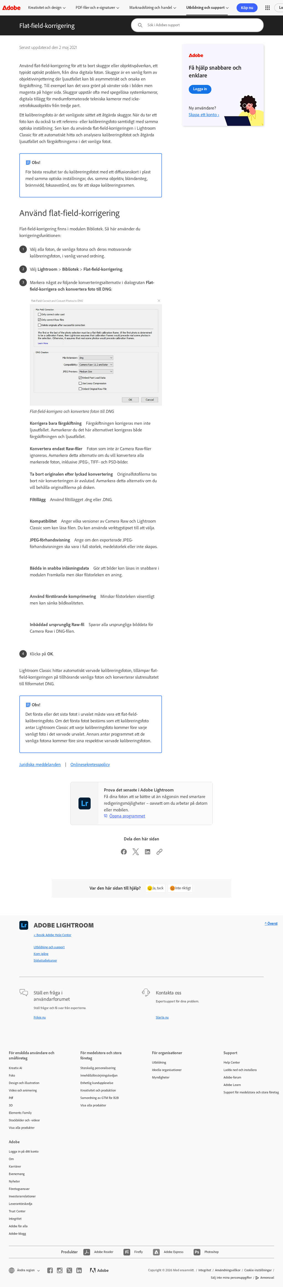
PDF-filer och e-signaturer (95, 7)
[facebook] (50, 1270)
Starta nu (162, 1017)
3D (11, 1105)
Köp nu (247, 7)
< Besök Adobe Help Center (52, 935)
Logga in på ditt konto (23, 1151)
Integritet (15, 1219)
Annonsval (267, 1278)
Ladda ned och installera (240, 1070)
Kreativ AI (15, 1068)
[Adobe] (11, 7)
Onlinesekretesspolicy (90, 764)
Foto (12, 1075)
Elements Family (20, 1113)
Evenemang (17, 1174)
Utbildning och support (205, 7)
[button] (267, 7)
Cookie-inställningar (258, 1270)
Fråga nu (40, 1017)
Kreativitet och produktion (98, 1090)
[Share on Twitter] (135, 853)
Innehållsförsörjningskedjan (98, 1075)
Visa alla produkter (22, 1128)
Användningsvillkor (227, 1270)
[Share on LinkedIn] (147, 853)
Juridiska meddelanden (40, 764)
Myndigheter (160, 1077)
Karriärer (15, 1166)
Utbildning (159, 1062)
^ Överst (271, 923)
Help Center (232, 1062)
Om (11, 1159)
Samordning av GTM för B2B (99, 1098)
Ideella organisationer (167, 1070)
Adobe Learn (232, 1085)
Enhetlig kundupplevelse (96, 1083)
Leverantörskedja (20, 1204)
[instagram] (59, 1270)
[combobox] (197, 25)
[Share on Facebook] (123, 853)
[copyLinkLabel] (159, 853)
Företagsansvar (19, 1189)
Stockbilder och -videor (24, 1120)
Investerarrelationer (22, 1196)
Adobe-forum (232, 1077)
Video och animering (23, 1090)
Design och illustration (24, 1083)
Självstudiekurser (45, 960)
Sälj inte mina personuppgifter (231, 1278)
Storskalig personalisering (98, 1068)
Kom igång (41, 954)
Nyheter (14, 1181)
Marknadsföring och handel (150, 7)
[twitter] (69, 1270)
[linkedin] (79, 1270)
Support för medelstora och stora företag (251, 1092)
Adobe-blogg (17, 1234)
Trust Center (17, 1211)
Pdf (11, 1098)
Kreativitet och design (44, 7)
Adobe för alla (18, 1226)
